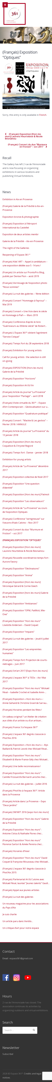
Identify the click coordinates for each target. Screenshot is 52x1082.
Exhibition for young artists (16, 459)
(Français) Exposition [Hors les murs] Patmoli (25, 494)
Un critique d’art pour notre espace (20, 927)
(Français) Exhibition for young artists (22, 350)
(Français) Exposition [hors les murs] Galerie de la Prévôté (25, 594)
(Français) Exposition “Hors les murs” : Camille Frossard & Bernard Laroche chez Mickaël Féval (23, 775)
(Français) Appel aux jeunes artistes (20, 890)
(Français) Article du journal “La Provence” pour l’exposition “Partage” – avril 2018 (24, 394)
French (42, 114)
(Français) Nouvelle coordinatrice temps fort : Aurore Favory (25, 559)
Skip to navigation (5, 4)
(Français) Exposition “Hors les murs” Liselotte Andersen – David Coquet (21, 623)
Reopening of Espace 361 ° (16, 254)
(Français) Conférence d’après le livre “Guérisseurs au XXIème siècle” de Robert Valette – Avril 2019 (23, 324)
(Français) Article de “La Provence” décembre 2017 (25, 468)
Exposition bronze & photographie (20, 216)
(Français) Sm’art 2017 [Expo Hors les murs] (25, 670)
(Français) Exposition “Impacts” (18, 631)
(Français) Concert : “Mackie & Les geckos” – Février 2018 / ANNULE (25, 422)
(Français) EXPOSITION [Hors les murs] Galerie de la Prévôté (22, 369)
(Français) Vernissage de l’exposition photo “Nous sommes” (24, 284)
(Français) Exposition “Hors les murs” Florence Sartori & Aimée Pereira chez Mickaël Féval (22, 842)
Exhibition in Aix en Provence (17, 199)
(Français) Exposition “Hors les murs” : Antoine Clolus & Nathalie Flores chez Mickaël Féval (22, 832)
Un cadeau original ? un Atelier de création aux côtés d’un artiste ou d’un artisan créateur (24, 719)
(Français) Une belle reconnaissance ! (21, 766)
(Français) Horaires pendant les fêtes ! (22, 709)
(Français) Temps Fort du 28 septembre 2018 (25, 343)
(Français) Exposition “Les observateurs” (23, 501)
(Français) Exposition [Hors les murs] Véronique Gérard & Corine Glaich (21, 584)
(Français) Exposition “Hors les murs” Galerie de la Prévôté (25, 820)
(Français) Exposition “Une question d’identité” (20, 485)
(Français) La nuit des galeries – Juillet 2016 (24, 783)
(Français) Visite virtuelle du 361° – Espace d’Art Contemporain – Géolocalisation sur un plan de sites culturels (25, 405)
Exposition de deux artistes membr (20, 234)
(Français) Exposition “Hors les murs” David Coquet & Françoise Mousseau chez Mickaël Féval (25, 860)
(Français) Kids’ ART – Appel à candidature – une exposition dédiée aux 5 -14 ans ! (24, 263)
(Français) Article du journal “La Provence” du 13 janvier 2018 (25, 433)
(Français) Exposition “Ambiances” (19, 603)
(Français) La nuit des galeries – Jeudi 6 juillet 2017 (25, 640)
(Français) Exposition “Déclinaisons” (20, 568)
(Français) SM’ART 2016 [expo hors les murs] (25, 812)
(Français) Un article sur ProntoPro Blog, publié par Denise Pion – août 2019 (23, 274)
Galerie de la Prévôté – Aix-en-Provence (22, 241)
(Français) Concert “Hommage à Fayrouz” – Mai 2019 (24, 302)
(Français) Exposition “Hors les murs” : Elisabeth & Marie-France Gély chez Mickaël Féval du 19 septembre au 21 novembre (24, 757)
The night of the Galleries (15, 247)
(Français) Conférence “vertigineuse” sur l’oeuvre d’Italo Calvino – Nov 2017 (23, 520)
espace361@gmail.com (21, 958)
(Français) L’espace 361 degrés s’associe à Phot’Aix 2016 (23, 736)
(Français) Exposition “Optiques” (21, 540)
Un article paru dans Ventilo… (17, 921)
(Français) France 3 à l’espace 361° (20, 727)
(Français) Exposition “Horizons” (19, 378)
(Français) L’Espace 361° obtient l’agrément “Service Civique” (24, 334)
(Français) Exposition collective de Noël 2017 (25, 476)
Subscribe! (7, 1054)
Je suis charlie (9, 914)
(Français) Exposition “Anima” (17, 575)
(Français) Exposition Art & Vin (18, 385)
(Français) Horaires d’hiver (16, 851)
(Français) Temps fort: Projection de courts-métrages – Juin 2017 (25, 662)
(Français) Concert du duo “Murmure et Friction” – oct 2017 (27, 145)
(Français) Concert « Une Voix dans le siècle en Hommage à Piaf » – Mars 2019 (24, 313)
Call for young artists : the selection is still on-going (24, 359)
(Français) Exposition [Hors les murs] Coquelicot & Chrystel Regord (21, 443)
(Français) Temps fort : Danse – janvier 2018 (25, 452)
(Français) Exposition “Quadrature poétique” (25, 413)
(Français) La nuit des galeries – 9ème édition (25, 293)
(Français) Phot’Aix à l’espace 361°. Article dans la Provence (23, 792)
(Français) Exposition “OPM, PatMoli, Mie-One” (23, 612)
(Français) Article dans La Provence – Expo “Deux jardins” (24, 803)
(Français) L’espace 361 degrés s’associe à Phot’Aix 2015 (23, 870)
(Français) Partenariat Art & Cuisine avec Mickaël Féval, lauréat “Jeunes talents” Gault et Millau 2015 (25, 881)
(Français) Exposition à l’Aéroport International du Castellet (19, 225)
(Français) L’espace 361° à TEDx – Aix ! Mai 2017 (24, 679)
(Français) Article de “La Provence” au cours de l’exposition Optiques (24, 510)
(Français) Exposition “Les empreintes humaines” (21, 651)
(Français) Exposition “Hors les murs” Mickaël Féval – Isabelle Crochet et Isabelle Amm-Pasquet (25, 690)
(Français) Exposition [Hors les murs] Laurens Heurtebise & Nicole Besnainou (24, 136)
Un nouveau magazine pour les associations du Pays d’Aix (25, 905)
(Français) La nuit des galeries (17, 896)
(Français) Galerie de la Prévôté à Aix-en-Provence (23, 208)
